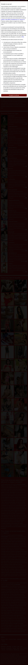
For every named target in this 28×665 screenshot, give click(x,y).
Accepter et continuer (14, 95)
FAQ (23, 37)
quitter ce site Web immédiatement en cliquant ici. (13, 19)
